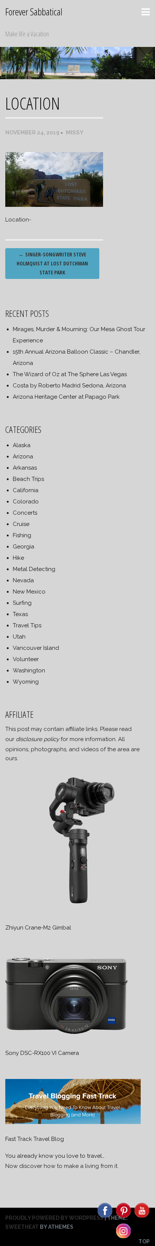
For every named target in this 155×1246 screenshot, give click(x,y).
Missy (75, 132)
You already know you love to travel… (55, 1156)
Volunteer (26, 659)
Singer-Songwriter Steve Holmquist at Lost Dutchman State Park (52, 263)
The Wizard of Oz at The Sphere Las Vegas (70, 374)
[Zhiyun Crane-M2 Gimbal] (77, 910)
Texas (20, 614)
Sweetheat (22, 1227)
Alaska (21, 445)
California (25, 490)
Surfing (22, 603)
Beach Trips (28, 479)
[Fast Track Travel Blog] (73, 1122)
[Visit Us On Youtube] (141, 1217)
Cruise (21, 524)
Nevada (23, 580)
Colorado (26, 501)
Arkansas (25, 467)
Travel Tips (27, 625)
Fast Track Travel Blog (34, 1139)
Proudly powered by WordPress (54, 1218)
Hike (18, 557)
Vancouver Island (36, 648)
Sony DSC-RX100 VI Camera (42, 1053)
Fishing (22, 535)
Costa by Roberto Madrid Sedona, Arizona (69, 385)
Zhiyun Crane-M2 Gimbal (38, 927)
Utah (19, 636)
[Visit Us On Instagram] (123, 1237)
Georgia (23, 546)
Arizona (23, 456)
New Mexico (29, 591)
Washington (29, 670)
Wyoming (26, 681)
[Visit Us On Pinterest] (123, 1217)
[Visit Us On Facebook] (105, 1217)
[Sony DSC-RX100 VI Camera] (66, 1036)
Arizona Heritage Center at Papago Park (66, 396)
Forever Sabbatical (33, 11)
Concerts (25, 512)
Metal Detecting (34, 569)
